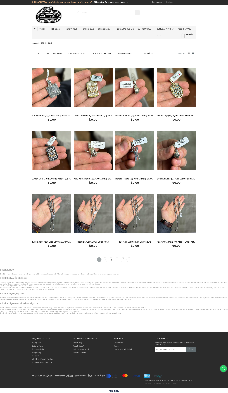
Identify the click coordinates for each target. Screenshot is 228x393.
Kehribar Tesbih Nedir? (81, 349)
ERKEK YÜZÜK (71, 29)
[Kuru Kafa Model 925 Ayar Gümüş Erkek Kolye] (93, 150)
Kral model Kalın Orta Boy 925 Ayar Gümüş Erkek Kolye (51, 242)
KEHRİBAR (55, 29)
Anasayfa (36, 29)
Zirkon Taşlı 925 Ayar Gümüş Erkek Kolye (176, 116)
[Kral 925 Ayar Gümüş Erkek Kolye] (93, 213)
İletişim (169, 2)
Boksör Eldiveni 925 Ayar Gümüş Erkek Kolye (134, 116)
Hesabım (35, 356)
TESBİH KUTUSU (184, 29)
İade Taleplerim (38, 349)
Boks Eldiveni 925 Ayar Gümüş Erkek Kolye (176, 179)
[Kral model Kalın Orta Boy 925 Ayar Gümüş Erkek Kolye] (51, 213)
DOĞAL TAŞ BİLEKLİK (125, 29)
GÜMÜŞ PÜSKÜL (144, 29)
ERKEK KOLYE (88, 29)
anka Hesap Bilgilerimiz (124, 349)
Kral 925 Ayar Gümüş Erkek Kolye (93, 242)
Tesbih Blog (77, 343)
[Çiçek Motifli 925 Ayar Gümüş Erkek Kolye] (51, 87)
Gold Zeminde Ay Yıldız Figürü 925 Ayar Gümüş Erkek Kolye (93, 116)
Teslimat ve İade (79, 353)
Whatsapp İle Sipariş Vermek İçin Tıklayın (161, 383)
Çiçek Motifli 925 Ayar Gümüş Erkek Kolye (51, 116)
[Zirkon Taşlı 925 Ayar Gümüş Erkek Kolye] (176, 87)
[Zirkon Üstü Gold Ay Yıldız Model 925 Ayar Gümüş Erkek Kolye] (51, 150)
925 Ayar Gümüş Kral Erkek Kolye (134, 242)
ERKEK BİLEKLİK (104, 29)
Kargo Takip (36, 353)
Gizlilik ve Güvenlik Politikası (42, 359)
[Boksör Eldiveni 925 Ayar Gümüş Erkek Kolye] (134, 87)
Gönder (191, 349)
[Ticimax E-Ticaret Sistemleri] (114, 391)
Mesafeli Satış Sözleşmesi (42, 362)
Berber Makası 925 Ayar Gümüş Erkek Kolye (134, 179)
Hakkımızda (156, 2)
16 (123, 259)
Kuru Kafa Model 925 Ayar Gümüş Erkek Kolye (93, 179)
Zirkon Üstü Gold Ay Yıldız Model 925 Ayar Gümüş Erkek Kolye (51, 179)
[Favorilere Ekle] (51, 91)
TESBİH (42, 29)
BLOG (159, 36)
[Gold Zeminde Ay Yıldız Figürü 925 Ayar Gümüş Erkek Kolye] (93, 87)
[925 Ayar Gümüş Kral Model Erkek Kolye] (176, 213)
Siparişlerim (36, 343)
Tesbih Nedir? (78, 346)
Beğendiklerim (37, 346)
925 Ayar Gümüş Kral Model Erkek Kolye (176, 242)
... (117, 259)
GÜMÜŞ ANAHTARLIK (165, 29)
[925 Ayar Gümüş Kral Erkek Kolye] (134, 213)
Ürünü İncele (61, 91)
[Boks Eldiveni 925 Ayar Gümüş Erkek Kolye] (176, 150)
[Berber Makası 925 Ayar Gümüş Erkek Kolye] (134, 150)
